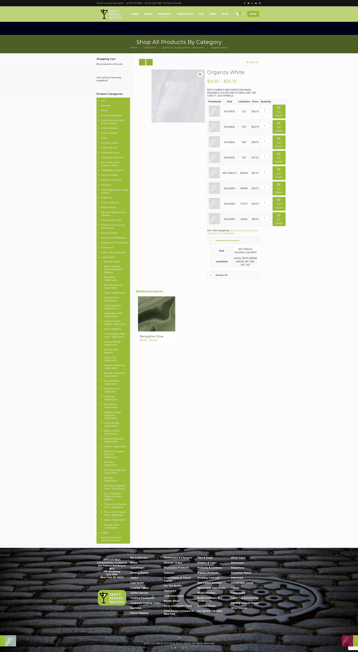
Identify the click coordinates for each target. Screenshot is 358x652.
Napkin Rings (108, 207)
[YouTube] (252, 3)
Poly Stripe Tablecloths (110, 406)
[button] (200, 74)
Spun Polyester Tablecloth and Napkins (112, 496)
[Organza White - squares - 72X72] (214, 208)
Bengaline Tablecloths (110, 278)
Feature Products (111, 180)
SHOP (253, 14)
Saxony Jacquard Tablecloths (113, 440)
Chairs (104, 138)
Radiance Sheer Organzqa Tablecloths (113, 415)
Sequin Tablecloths (115, 446)
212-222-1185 (155, 3)
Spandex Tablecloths (110, 479)
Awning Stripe (112, 261)
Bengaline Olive (151, 336)
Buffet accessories (111, 115)
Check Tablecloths (114, 293)
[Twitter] (248, 3)
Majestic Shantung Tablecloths (114, 367)
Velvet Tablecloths (114, 520)
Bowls (104, 110)
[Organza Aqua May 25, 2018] (8, 640)
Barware (106, 105)
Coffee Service (109, 147)
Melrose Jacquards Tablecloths (114, 374)
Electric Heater (109, 175)
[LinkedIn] (256, 3)
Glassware (106, 197)
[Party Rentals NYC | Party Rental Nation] (111, 14)
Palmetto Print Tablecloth (112, 390)
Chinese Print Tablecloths (111, 299)
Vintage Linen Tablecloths (111, 526)
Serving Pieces (109, 233)
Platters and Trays (111, 220)
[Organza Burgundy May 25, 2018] (350, 640)
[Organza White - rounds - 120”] (214, 131)
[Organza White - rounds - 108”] (214, 146)
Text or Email (173, 3)
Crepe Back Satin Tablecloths (113, 315)
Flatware (106, 185)
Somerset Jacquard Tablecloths (115, 471)
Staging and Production (114, 242)
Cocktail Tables (109, 143)
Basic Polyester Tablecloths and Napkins (113, 269)
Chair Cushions (109, 133)
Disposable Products (112, 170)
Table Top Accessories (113, 252)
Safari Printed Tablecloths (111, 432)
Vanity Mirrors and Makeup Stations (111, 539)
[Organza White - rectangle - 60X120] (214, 177)
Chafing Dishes (109, 128)
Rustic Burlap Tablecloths (111, 424)
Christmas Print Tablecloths (112, 307)
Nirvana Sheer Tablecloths (112, 382)
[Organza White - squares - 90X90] (214, 193)
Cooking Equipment (112, 157)
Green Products (110, 202)
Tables (105, 532)
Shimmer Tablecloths (110, 463)
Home (133, 47)
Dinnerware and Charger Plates (110, 164)
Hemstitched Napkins (111, 351)
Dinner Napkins (112, 329)
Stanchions (107, 247)
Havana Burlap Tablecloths (112, 343)
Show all (253, 62)
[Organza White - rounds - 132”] (214, 116)
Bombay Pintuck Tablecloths (113, 286)
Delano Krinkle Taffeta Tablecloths (115, 323)
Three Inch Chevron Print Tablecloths (115, 506)
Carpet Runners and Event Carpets (112, 122)
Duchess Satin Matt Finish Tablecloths (115, 335)
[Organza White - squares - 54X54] (214, 223)
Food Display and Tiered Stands (114, 191)
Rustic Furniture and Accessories (113, 226)
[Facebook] (244, 3)
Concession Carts (110, 152)
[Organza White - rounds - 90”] (214, 162)
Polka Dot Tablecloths (110, 398)
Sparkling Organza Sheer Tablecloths (183, 47)
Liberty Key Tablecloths (110, 359)
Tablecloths (149, 47)
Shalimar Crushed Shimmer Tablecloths (114, 454)
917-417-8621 (136, 3)
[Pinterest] (259, 3)
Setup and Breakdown (114, 237)
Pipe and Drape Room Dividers (113, 214)
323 (103, 100)
